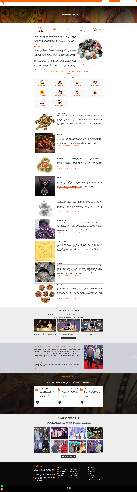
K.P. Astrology (72, 467)
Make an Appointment (115, 1)
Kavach (59, 177)
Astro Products (127, 3)
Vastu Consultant (73, 477)
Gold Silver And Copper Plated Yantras (66, 241)
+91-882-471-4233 (38, 480)
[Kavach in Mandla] (45, 186)
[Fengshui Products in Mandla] (45, 165)
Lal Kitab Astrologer (74, 473)
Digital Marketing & (73, 490)
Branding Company (80, 490)
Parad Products (61, 199)
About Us (88, 3)
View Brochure (106, 1)
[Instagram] (70, 488)
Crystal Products (61, 220)
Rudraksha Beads (61, 134)
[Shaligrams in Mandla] (45, 272)
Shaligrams (60, 263)
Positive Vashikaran (110, 3)
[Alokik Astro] (6, 3)
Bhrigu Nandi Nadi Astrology (75, 469)
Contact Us (134, 3)
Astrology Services (100, 3)
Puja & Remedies (119, 3)
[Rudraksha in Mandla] (45, 294)
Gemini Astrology (73, 471)
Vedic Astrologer (73, 475)
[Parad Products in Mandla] (45, 208)
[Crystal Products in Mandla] (45, 229)
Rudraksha (60, 284)
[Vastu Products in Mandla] (45, 122)
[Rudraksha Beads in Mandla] (45, 143)
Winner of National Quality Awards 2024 (129, 1)
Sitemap (60, 481)
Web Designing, (67, 490)
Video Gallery (60, 475)
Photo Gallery (61, 473)
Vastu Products (61, 113)
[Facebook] (67, 488)
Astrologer (93, 3)
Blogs (59, 477)
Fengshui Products (61, 156)
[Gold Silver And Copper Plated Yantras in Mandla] (45, 251)
